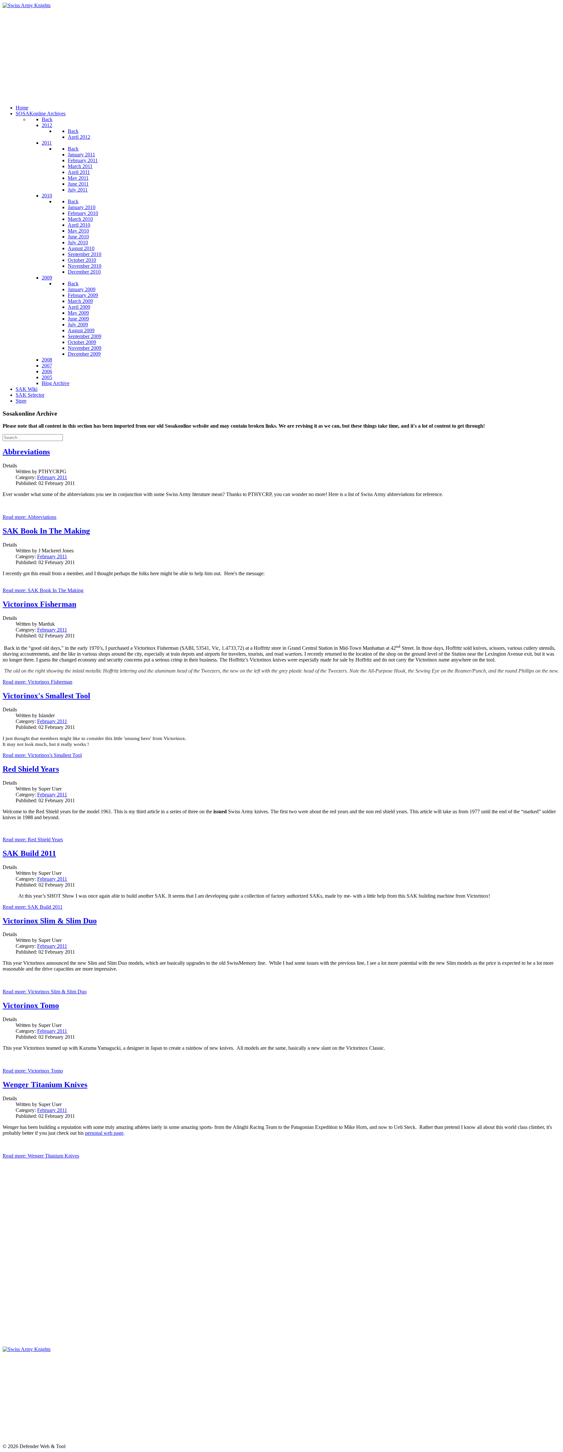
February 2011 (52, 477)
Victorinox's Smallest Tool (46, 695)
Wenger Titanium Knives (45, 1084)
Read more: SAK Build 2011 (33, 907)
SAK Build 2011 (29, 853)
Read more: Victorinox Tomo (33, 1071)
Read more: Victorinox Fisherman (37, 682)
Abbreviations (26, 452)
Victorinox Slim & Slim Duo (50, 921)
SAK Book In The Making (46, 531)
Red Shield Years (31, 769)
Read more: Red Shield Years (33, 839)
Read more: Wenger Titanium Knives (41, 1156)
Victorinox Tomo (31, 1005)
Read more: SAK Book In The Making (43, 590)
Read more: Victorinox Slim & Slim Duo (45, 991)
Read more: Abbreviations (29, 517)
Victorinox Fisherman (39, 604)
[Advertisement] (198, 54)
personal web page (104, 1133)
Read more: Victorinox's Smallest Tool (42, 755)
